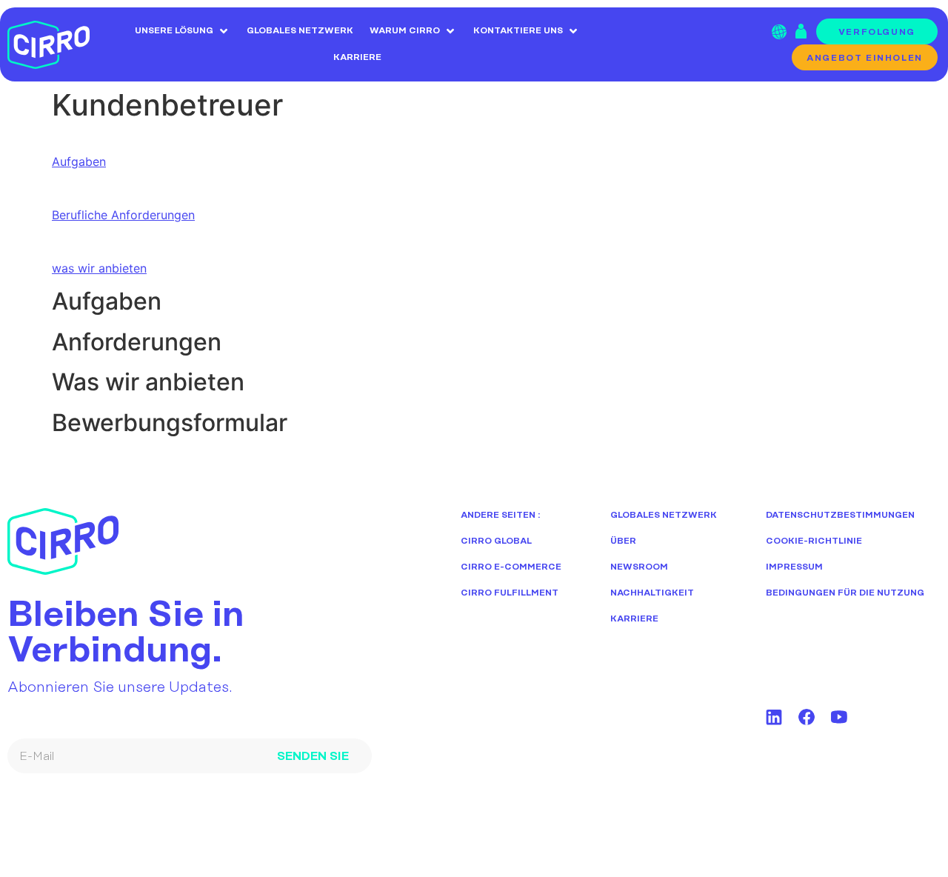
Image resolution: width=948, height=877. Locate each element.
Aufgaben (79, 161)
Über (623, 541)
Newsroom (639, 567)
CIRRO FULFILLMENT (509, 593)
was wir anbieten (99, 268)
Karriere (634, 619)
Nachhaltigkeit (652, 593)
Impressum (794, 567)
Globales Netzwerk (663, 515)
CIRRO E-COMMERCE (511, 567)
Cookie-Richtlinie (814, 541)
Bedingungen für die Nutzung (845, 593)
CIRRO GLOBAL (496, 541)
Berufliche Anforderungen (123, 214)
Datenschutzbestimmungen (840, 515)
